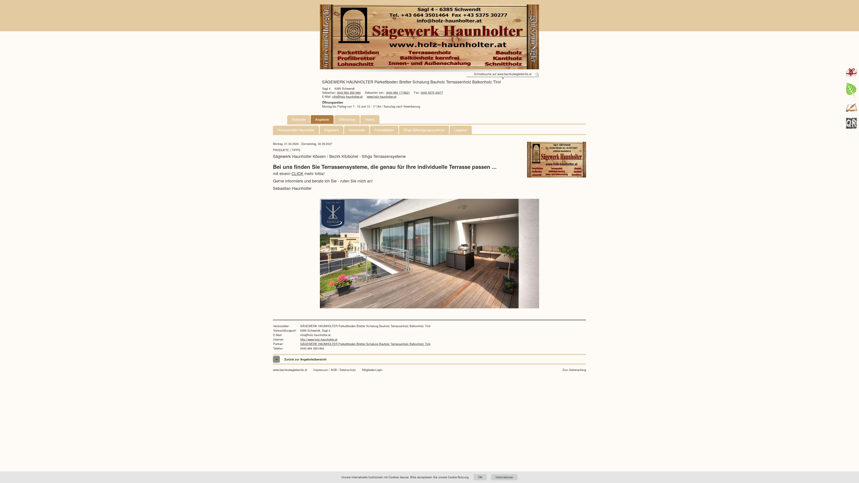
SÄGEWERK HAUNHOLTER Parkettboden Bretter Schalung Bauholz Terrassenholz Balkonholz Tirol (365, 344)
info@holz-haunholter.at (347, 96)
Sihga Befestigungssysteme (424, 129)
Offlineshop (347, 119)
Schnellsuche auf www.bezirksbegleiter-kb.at (503, 74)
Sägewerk (331, 129)
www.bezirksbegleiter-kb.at (290, 370)
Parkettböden (384, 129)
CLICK (297, 173)
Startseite (299, 119)
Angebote (322, 119)
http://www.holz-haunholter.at (318, 339)
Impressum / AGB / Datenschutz (334, 370)
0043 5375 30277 (432, 92)
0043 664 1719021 (398, 92)
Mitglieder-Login (372, 370)
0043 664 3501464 (349, 92)
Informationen (504, 477)
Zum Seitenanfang (574, 370)
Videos (370, 119)
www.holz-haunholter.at (381, 96)
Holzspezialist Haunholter (296, 129)
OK (480, 477)
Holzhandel (357, 129)
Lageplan (460, 129)
